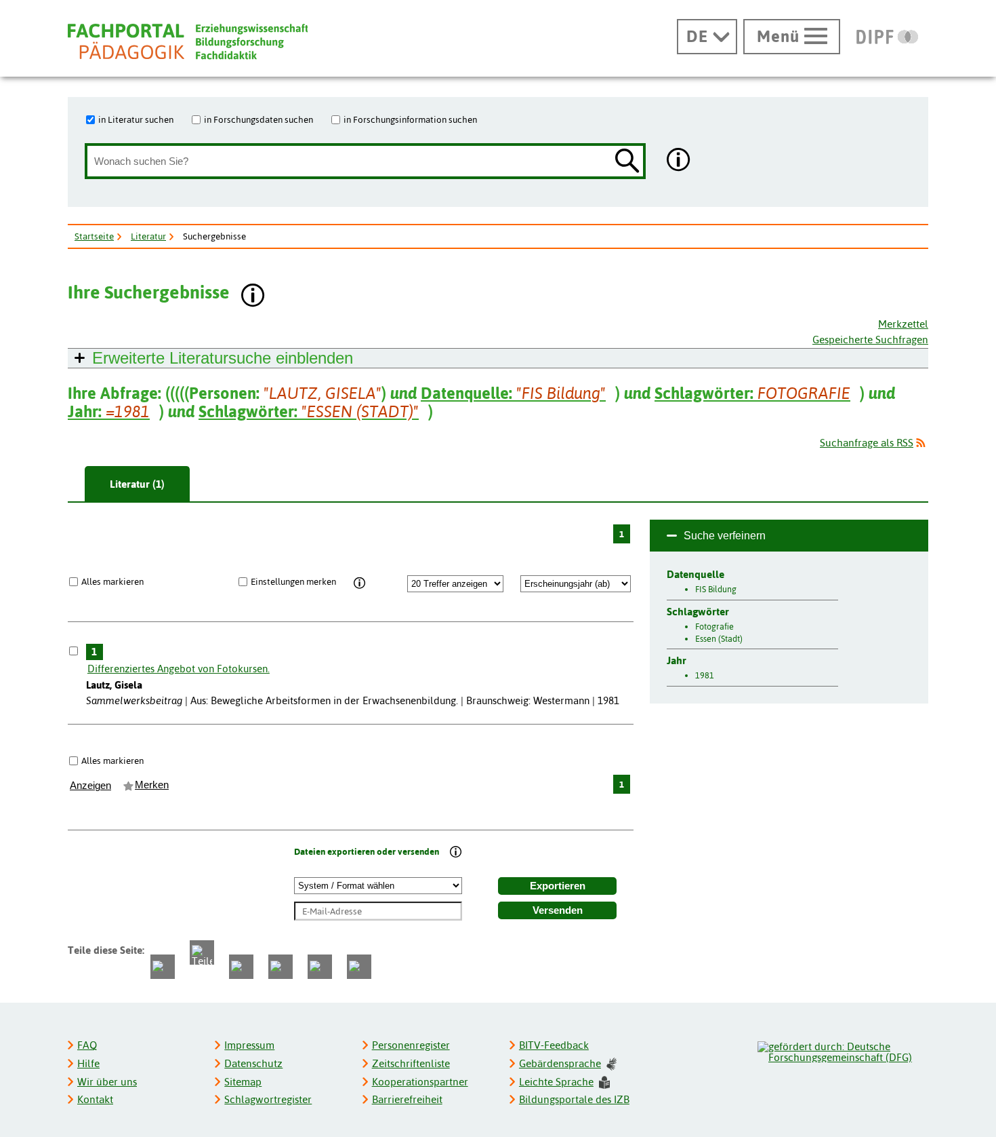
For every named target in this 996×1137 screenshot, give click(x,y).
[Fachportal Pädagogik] (188, 42)
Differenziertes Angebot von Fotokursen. (178, 668)
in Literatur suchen (135, 119)
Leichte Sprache (556, 1081)
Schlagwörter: (752, 393)
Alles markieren (112, 581)
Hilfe (88, 1063)
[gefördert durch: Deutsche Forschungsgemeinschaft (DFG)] (842, 1050)
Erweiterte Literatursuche (222, 358)
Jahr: (109, 411)
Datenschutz (253, 1063)
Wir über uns (107, 1081)
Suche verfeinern (725, 535)
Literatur (148, 236)
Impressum (249, 1045)
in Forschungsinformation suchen (410, 119)
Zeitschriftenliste (411, 1063)
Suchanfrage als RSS (866, 442)
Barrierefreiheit (407, 1099)
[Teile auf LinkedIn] (280, 967)
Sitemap (243, 1081)
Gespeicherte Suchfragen (870, 339)
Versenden (558, 910)
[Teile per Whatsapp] (241, 967)
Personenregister (411, 1045)
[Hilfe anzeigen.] (679, 161)
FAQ (87, 1045)
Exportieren (557, 886)
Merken (152, 784)
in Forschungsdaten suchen (258, 119)
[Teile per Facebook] (162, 967)
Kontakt (95, 1099)
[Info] (359, 583)
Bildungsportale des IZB (574, 1099)
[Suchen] (627, 162)
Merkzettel (903, 324)
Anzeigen (90, 785)
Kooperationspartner (420, 1081)
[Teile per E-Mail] (320, 967)
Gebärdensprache (560, 1063)
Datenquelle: (513, 393)
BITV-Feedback (554, 1045)
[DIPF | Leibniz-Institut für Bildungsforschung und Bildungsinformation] (887, 36)
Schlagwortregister (268, 1099)
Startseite (94, 236)
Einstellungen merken (293, 581)
